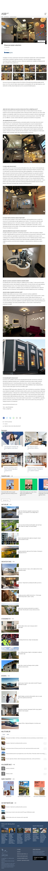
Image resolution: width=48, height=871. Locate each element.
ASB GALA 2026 (9, 773)
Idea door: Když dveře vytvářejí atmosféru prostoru (29, 582)
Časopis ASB (5, 476)
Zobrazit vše (6, 500)
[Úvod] (5, 13)
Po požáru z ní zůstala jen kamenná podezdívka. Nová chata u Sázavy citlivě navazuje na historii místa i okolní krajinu (20, 838)
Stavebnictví (5, 619)
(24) (42, 41)
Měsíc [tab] (8, 734)
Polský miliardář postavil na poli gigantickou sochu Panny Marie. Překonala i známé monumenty (25, 753)
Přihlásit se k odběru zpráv (38, 858)
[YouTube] (14, 418)
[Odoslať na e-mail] (17, 418)
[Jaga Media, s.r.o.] (4, 852)
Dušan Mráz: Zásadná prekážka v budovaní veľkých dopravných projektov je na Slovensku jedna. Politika (12, 838)
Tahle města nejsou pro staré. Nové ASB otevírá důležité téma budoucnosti (28, 493)
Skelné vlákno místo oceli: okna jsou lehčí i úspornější (17, 817)
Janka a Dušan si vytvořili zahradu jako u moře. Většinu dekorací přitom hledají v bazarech (36, 837)
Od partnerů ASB (7, 803)
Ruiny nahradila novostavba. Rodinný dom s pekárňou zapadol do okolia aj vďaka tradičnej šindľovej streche (4, 838)
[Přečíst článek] (10, 484)
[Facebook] (4, 418)
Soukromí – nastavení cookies (23, 860)
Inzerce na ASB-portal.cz (22, 853)
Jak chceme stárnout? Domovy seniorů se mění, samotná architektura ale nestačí (22, 748)
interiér (6, 423)
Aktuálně (4, 504)
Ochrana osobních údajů (22, 858)
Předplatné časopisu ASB (22, 856)
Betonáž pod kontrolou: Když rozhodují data (28, 639)
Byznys (3, 676)
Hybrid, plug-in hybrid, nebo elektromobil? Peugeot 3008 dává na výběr (20, 812)
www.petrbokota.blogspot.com (10, 404)
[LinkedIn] (10, 418)
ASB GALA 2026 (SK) (10, 768)
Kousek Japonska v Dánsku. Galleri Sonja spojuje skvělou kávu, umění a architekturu (23, 758)
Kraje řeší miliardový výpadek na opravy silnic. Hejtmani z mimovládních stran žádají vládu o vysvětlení (28, 512)
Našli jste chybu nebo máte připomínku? (12, 426)
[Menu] (46, 14)
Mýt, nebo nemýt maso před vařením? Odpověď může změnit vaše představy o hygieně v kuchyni (43, 837)
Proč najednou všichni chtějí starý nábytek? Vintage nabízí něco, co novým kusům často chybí (27, 837)
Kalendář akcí (6, 764)
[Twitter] (7, 418)
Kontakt (19, 851)
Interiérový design (8, 421)
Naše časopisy (6, 779)
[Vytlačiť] (20, 418)
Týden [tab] (3, 734)
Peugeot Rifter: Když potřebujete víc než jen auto (29, 723)
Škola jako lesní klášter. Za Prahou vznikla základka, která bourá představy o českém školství (24, 737)
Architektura (6, 561)
